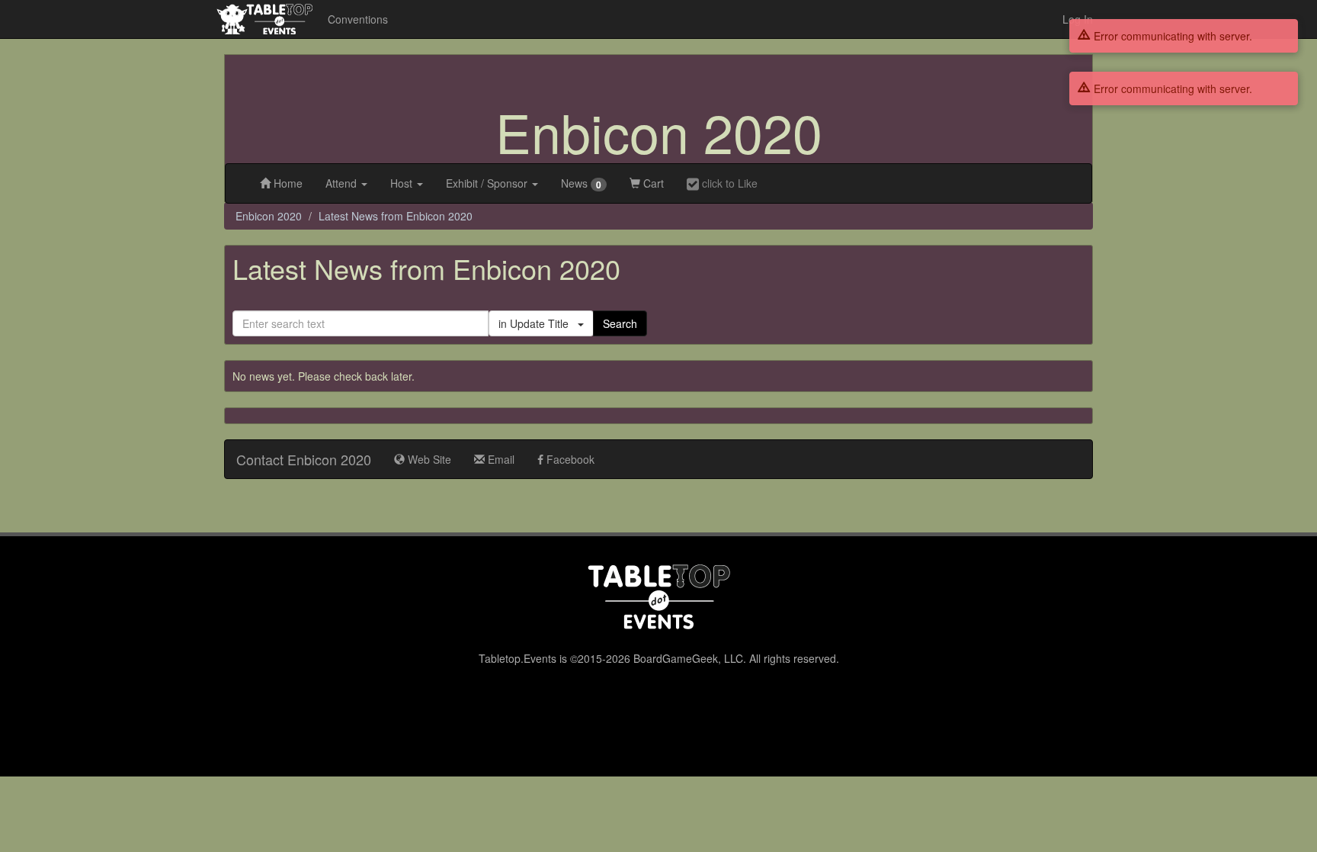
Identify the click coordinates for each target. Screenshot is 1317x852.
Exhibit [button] (486, 183)
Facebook (568, 459)
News (581, 183)
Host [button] (402, 183)
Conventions (358, 19)
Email (499, 459)
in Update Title (538, 323)
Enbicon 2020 (658, 131)
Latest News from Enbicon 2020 (396, 215)
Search (620, 323)
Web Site (428, 459)
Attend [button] (342, 183)
